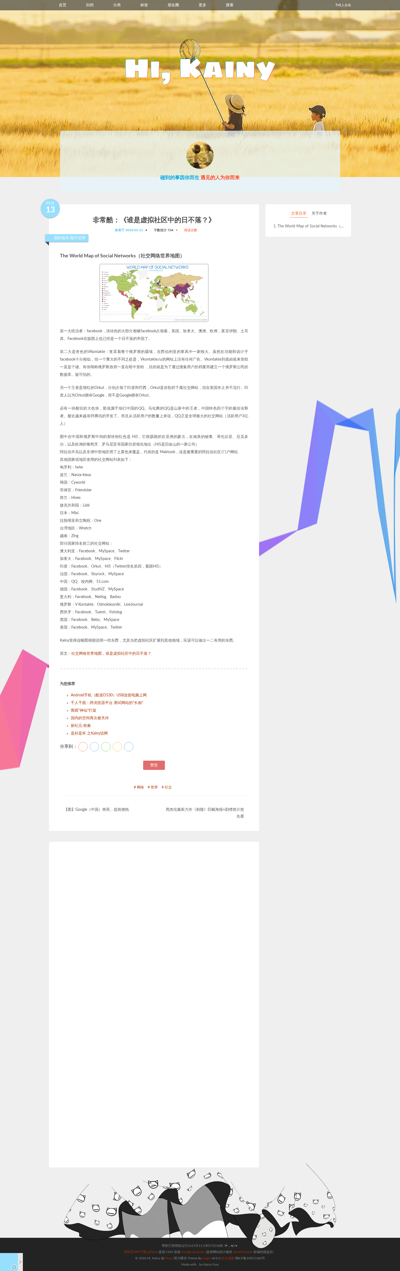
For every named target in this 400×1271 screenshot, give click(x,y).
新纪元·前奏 (81, 726)
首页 (62, 5)
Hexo (169, 1258)
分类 (117, 5)
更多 (202, 5)
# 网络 (139, 787)
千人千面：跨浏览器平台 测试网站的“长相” (107, 703)
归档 (90, 5)
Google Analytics (193, 1252)
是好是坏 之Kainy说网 (89, 733)
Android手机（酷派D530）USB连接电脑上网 (109, 695)
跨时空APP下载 (135, 1252)
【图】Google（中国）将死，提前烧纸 (96, 810)
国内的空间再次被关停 (90, 718)
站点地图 (227, 1258)
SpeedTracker (243, 1252)
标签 (144, 5)
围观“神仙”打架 (83, 710)
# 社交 (167, 787)
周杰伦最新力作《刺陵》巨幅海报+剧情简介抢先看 (205, 813)
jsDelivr (152, 1252)
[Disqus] (154, 928)
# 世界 (153, 787)
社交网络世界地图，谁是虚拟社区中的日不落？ (111, 654)
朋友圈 (173, 5)
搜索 (229, 5)
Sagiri (207, 1258)
